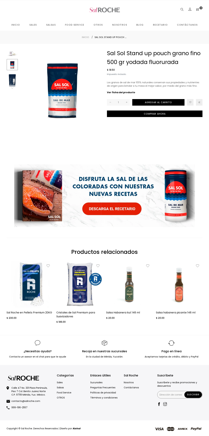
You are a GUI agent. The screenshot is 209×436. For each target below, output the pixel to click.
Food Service (64, 392)
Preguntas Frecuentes (102, 387)
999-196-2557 (19, 407)
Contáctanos (131, 387)
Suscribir (193, 394)
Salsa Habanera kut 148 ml (123, 312)
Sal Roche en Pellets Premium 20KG (29, 312)
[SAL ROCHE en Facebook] (159, 404)
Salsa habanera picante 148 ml (175, 312)
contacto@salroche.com (25, 401)
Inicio (85, 37)
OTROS (61, 397)
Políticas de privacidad (103, 392)
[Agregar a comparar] (199, 102)
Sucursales (96, 382)
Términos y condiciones (104, 397)
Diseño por (70, 428)
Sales (60, 382)
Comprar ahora (155, 113)
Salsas (60, 387)
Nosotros (129, 382)
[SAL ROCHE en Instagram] (165, 404)
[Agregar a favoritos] (190, 102)
